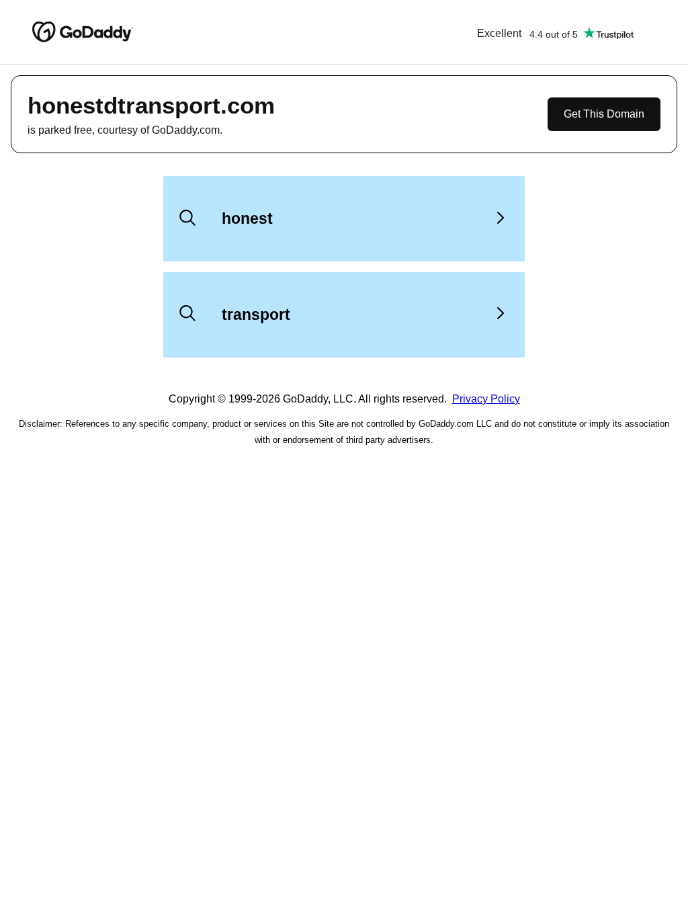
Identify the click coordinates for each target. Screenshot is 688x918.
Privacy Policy (486, 399)
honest (247, 218)
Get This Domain (604, 114)
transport (256, 314)
